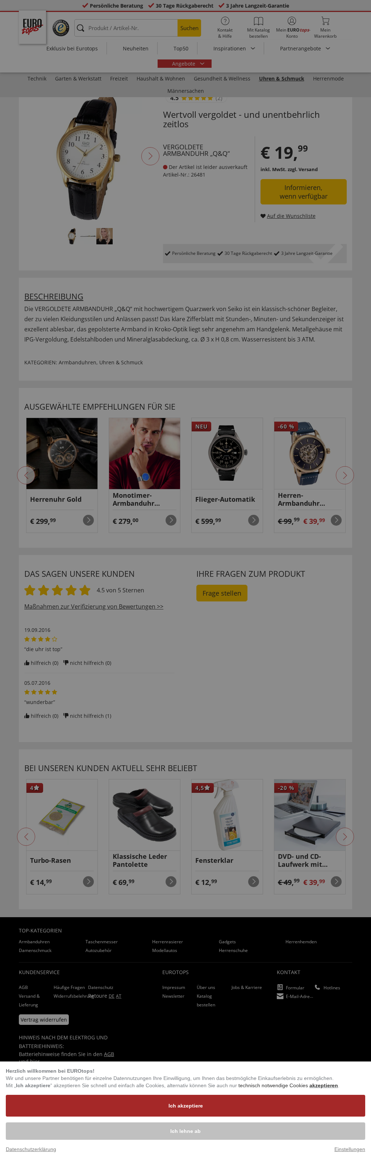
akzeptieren (323, 1085)
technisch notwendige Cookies (273, 1085)
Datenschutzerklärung (31, 1149)
